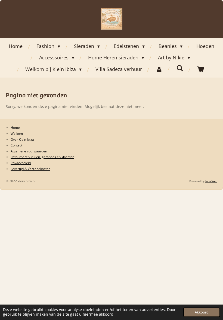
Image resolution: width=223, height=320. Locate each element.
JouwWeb (211, 181)
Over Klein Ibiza (22, 139)
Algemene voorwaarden (29, 151)
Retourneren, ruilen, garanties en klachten (42, 157)
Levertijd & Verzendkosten (30, 169)
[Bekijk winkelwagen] (200, 69)
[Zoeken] (180, 68)
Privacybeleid (21, 163)
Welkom (17, 133)
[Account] (159, 69)
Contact (16, 145)
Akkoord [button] (202, 312)
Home (15, 127)
